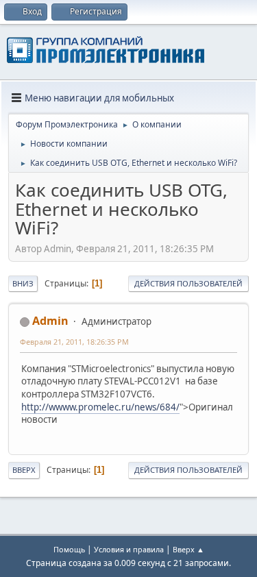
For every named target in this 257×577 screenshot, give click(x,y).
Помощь (69, 549)
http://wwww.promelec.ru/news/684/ (100, 407)
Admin (50, 320)
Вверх (24, 470)
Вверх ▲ (188, 549)
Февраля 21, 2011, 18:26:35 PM (74, 341)
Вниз (23, 283)
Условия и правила (129, 549)
